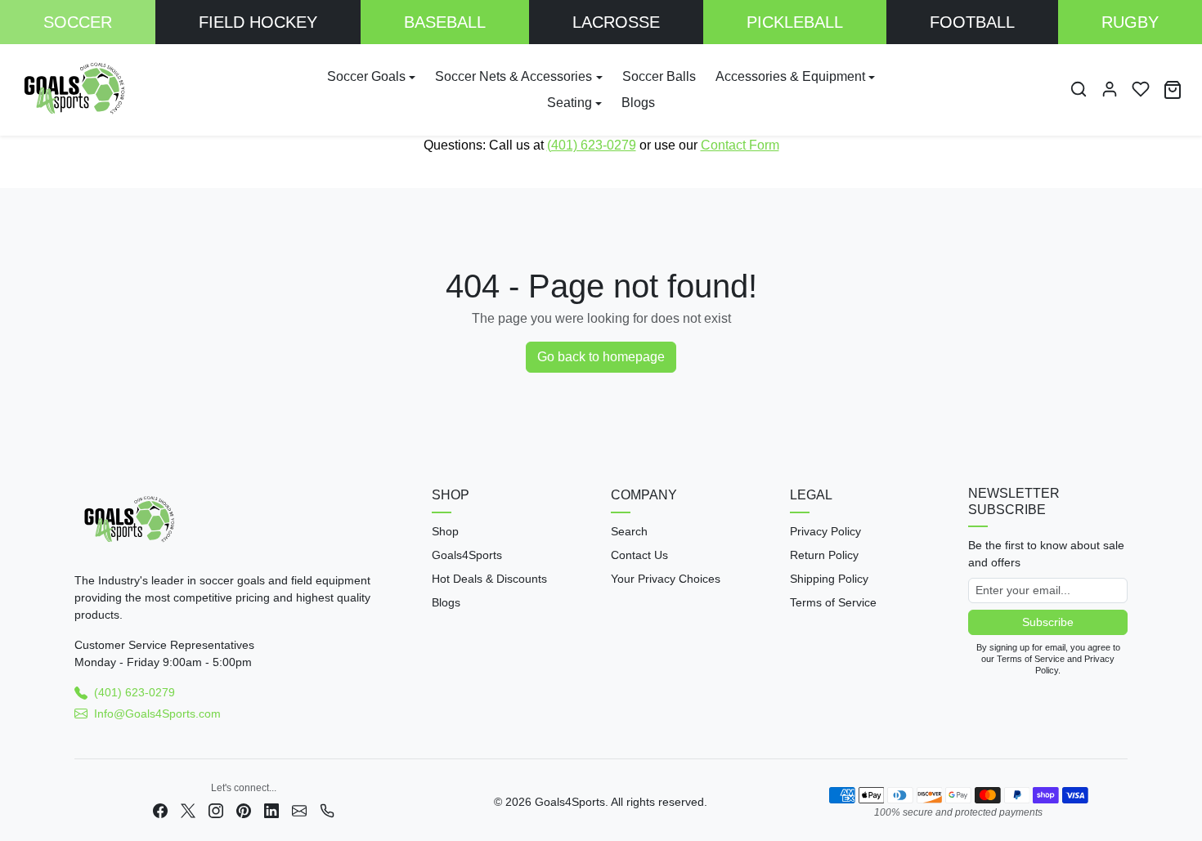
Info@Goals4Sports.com (157, 713)
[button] (1078, 89)
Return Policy (824, 554)
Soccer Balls (659, 76)
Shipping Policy (829, 578)
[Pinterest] (244, 809)
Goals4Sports (467, 554)
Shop (445, 531)
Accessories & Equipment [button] (790, 76)
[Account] (1109, 89)
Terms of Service (833, 602)
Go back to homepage (601, 357)
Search (629, 531)
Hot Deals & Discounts (489, 578)
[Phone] (327, 809)
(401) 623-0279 (591, 145)
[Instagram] (216, 809)
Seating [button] (569, 103)
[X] (188, 809)
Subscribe (1048, 622)
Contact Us (639, 554)
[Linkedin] (271, 809)
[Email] (299, 809)
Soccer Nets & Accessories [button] (513, 76)
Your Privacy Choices (665, 578)
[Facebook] (160, 809)
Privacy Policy (825, 531)
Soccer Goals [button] (366, 76)
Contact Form (740, 145)
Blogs (638, 103)
